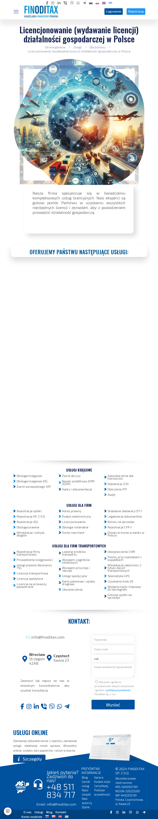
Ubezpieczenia (72, 589)
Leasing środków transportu (74, 553)
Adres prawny (71, 511)
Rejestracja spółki (29, 511)
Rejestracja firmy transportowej (28, 553)
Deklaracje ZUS (118, 484)
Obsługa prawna (28, 527)
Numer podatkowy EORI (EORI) (78, 482)
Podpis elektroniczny (76, 516)
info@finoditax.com (48, 637)
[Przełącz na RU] (47, 816)
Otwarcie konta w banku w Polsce (126, 534)
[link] (113, 748)
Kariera (98, 777)
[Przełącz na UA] (66, 816)
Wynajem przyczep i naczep (76, 569)
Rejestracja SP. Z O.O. (31, 516)
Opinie (86, 807)
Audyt (111, 494)
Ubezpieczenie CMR (121, 551)
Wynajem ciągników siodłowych (76, 561)
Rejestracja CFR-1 (120, 527)
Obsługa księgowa (29, 475)
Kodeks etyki (102, 781)
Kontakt (60, 812)
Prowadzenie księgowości (35, 559)
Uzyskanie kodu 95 (120, 581)
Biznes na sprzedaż (121, 522)
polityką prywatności (118, 690)
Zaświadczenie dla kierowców (120, 477)
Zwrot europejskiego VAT (34, 486)
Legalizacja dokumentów (125, 516)
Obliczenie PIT (117, 489)
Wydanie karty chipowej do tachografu (124, 588)
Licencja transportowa (32, 573)
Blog (85, 777)
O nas (27, 812)
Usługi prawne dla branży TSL (34, 566)
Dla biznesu (97, 47)
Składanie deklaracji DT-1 (125, 511)
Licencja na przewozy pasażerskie (32, 585)
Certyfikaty (101, 786)
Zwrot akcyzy (71, 475)
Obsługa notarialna (75, 527)
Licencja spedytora (30, 578)
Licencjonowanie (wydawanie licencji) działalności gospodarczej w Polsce (79, 51)
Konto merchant (73, 532)
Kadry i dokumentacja (77, 489)
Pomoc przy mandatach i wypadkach (125, 558)
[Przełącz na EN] (60, 816)
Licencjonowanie (74, 522)
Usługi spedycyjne (74, 576)
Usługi (77, 47)
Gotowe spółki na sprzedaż (120, 596)
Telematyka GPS (119, 576)
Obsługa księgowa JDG (32, 481)
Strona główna (55, 47)
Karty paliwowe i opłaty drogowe (78, 582)
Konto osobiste (31, 816)
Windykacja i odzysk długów (31, 534)
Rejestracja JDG (27, 522)
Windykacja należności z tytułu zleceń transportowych (124, 567)
